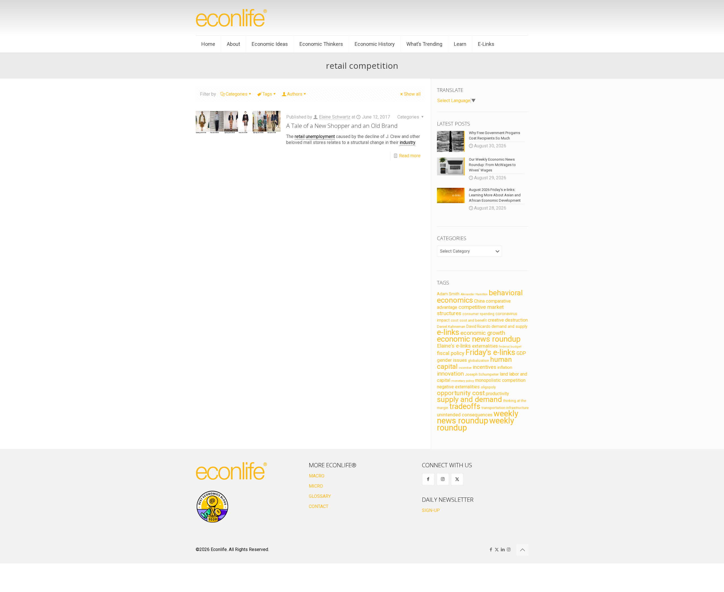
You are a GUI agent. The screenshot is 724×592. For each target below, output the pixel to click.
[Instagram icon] (509, 549)
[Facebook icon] (491, 549)
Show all (412, 94)
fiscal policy (450, 353)
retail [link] (300, 136)
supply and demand (469, 399)
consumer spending (478, 314)
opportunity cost (461, 393)
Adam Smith (448, 294)
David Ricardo (478, 326)
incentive (465, 368)
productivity (497, 393)
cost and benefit (473, 320)
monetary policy (462, 381)
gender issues (452, 360)
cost (454, 320)
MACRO (316, 476)
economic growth (482, 333)
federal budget (510, 346)
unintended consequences (464, 414)
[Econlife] (232, 17)
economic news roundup (479, 339)
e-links (448, 332)
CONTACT (318, 506)
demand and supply (509, 326)
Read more (410, 155)
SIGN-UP (431, 510)
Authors (294, 94)
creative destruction (508, 320)
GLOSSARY (320, 496)
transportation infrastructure (505, 407)
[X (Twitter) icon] (497, 549)
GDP (521, 353)
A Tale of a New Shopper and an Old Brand (342, 126)
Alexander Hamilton (474, 294)
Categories (236, 94)
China (479, 301)
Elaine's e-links (454, 346)
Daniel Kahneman (451, 326)
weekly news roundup (477, 417)
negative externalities (458, 386)
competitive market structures (470, 310)
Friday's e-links (490, 352)
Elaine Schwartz (334, 117)
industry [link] (407, 142)
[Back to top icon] (522, 550)
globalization (478, 360)
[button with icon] (428, 479)
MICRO (316, 486)
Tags (267, 94)
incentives (484, 367)
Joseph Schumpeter (482, 374)
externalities (485, 346)
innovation (450, 373)
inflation (504, 367)
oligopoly (488, 387)
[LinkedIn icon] (503, 549)
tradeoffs (464, 406)
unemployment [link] (320, 136)
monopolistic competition (500, 380)
